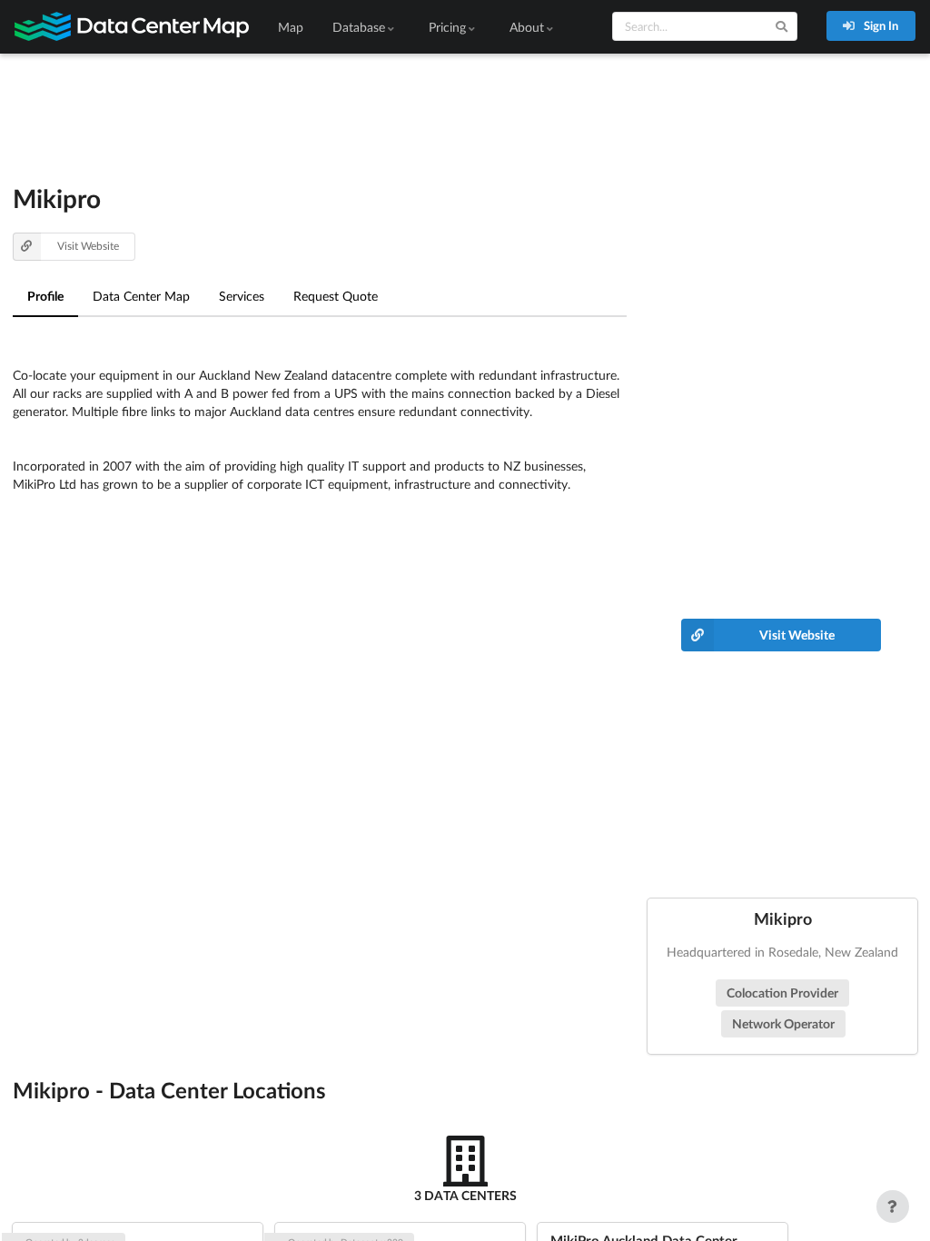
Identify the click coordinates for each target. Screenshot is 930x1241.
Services (241, 295)
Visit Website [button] (88, 246)
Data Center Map (141, 295)
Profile (45, 295)
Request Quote (335, 295)
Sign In (879, 25)
